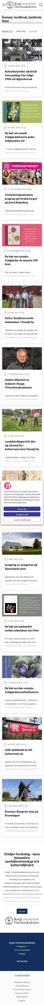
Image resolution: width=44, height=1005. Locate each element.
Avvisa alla (22, 509)
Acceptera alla (22, 514)
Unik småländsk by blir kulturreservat (18, 751)
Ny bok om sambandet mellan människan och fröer (22, 628)
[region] (22, 503)
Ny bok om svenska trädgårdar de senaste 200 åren (21, 260)
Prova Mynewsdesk (22, 989)
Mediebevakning (22, 982)
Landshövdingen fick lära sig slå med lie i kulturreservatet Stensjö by (22, 445)
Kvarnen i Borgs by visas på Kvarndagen (21, 813)
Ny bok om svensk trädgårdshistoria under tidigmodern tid (20, 136)
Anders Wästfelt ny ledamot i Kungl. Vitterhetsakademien (18, 383)
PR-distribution (22, 986)
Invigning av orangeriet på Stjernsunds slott (21, 566)
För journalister (22, 993)
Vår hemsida (22, 961)
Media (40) (21, 31)
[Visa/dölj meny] (3, 5)
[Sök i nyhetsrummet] (41, 5)
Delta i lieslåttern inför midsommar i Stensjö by (19, 320)
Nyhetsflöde (22, 996)
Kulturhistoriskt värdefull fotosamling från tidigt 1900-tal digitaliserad (21, 75)
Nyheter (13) (7, 31)
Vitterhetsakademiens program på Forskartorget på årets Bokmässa (21, 198)
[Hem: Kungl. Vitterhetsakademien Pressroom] (21, 5)
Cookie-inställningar (22, 520)
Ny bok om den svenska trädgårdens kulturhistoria (21, 690)
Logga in (22, 1000)
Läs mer (22, 911)
